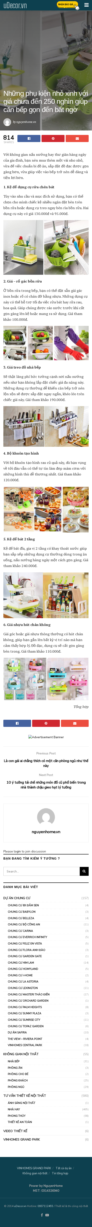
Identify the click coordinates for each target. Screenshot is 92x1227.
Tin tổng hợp (60, 1173)
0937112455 (45, 1206)
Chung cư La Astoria (23, 981)
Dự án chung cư (16, 898)
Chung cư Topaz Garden (26, 1026)
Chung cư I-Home (20, 975)
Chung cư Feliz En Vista (25, 943)
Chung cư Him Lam (21, 962)
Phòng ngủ (16, 1087)
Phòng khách (18, 1080)
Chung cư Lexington (23, 988)
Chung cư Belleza (21, 918)
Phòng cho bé (18, 1074)
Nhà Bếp (13, 1061)
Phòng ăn (15, 1068)
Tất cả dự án (64, 1168)
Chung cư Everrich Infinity (27, 937)
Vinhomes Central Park (25, 1045)
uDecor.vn (15, 5)
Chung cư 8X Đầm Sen (23, 905)
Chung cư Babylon (22, 912)
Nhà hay (14, 1109)
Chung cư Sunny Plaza (24, 1013)
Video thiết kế (15, 1131)
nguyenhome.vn (26, 122)
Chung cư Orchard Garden (28, 1000)
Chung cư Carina (20, 931)
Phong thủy (16, 1116)
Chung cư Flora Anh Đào (26, 950)
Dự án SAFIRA (17, 1032)
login (17, 851)
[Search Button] (84, 871)
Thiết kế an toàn (20, 1122)
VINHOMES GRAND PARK (21, 1139)
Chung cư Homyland (23, 969)
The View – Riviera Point (25, 1039)
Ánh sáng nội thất (21, 1103)
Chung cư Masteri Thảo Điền (29, 994)
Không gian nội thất (21, 1054)
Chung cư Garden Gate (25, 956)
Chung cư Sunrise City (24, 1020)
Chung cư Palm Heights (25, 1007)
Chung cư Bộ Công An (24, 924)
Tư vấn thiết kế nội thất (24, 1096)
